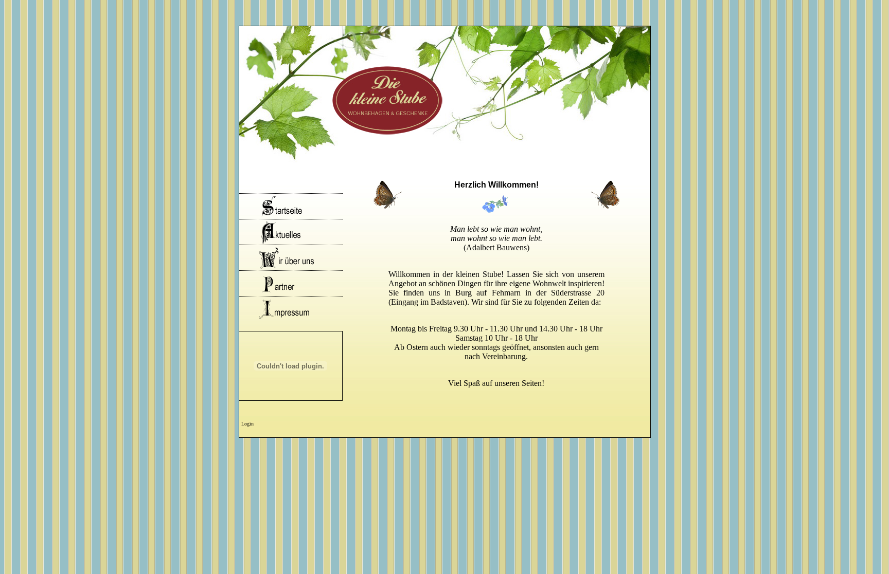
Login (247, 424)
